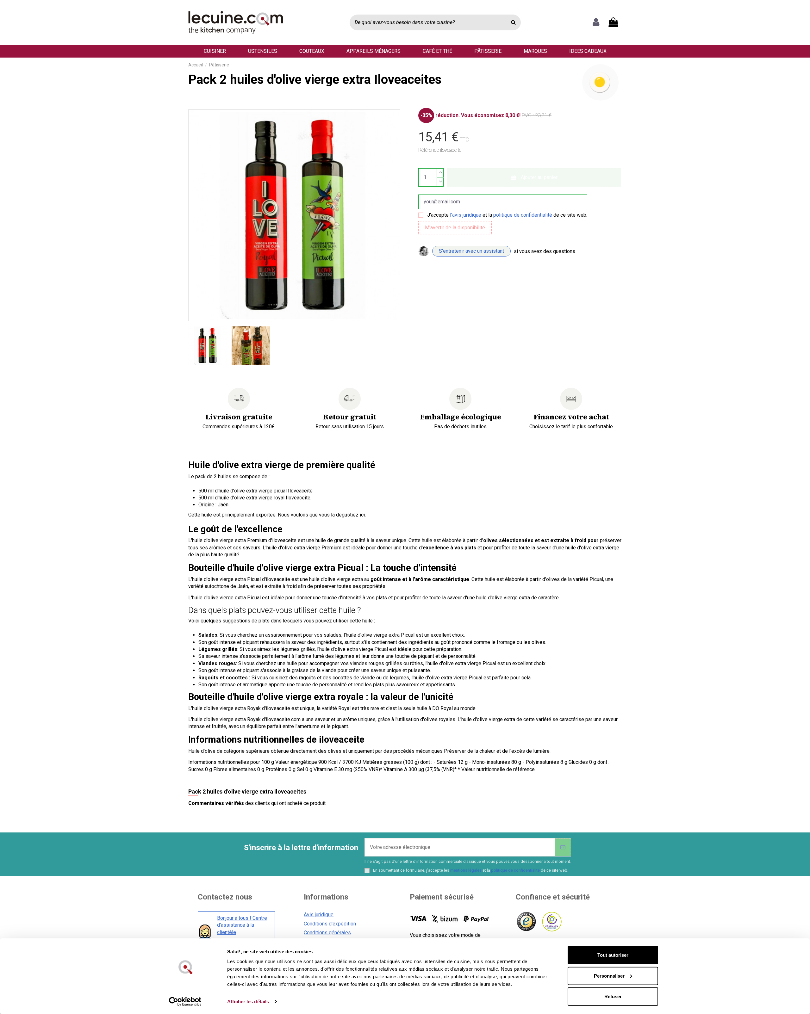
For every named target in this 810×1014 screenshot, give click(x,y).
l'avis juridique (465, 215)
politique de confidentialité (522, 215)
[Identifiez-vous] (596, 22)
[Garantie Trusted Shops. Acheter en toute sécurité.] (526, 921)
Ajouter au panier (539, 177)
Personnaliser (609, 975)
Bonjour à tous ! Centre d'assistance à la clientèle (242, 925)
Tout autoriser (612, 955)
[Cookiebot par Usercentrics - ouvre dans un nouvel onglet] (185, 1001)
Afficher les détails (248, 1001)
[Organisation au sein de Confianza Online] (551, 921)
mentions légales (466, 870)
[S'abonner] (563, 847)
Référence (428, 150)
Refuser (613, 996)
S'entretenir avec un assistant (471, 251)
